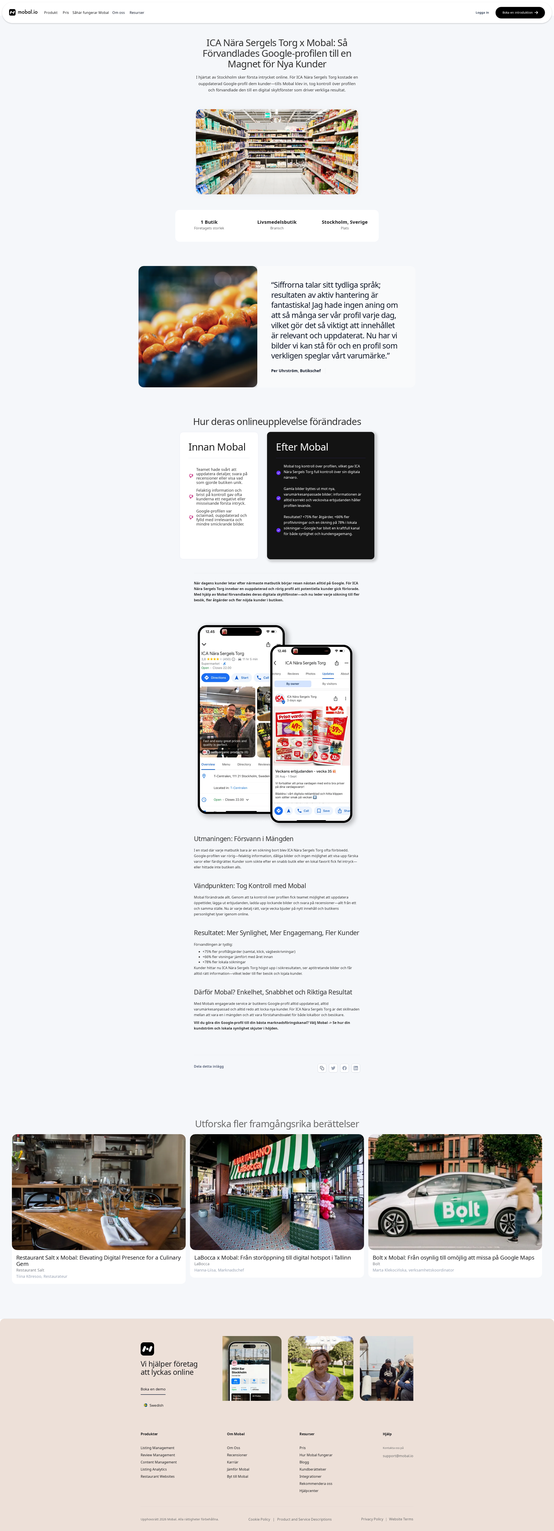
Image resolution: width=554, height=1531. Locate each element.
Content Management (159, 1462)
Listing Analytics (154, 1469)
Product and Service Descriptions (304, 1519)
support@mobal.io (398, 1455)
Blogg (304, 1462)
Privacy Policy (372, 1519)
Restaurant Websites (158, 1476)
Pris (66, 12)
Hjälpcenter (309, 1490)
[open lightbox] (197, 327)
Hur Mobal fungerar (316, 1455)
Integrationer (311, 1476)
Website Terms (401, 1519)
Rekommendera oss (316, 1483)
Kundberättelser (313, 1469)
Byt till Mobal (237, 1476)
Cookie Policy (259, 1519)
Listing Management (157, 1447)
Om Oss (233, 1447)
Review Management (158, 1455)
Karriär (232, 1462)
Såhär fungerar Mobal (90, 12)
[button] (51, 12)
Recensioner (237, 1455)
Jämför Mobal (238, 1469)
